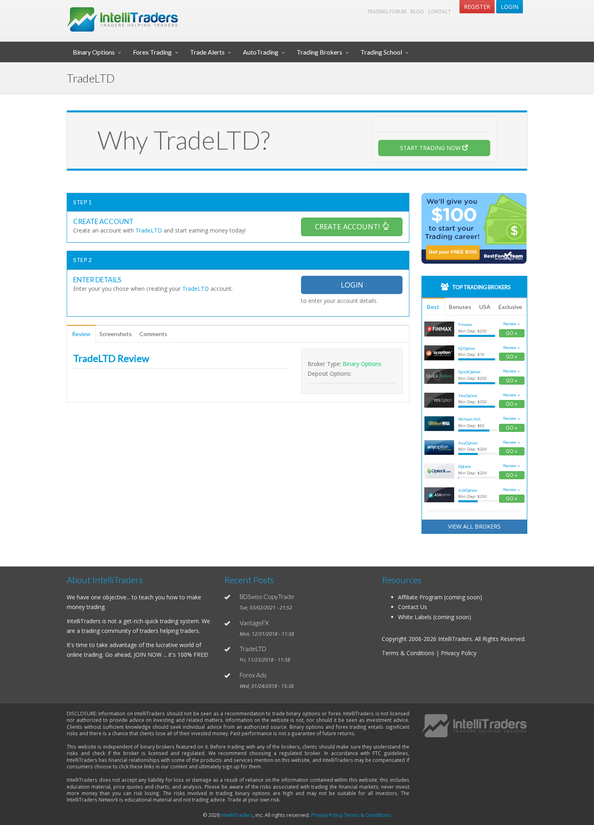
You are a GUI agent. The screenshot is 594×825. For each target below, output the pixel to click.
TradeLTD (253, 648)
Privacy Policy (327, 815)
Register (477, 7)
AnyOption (468, 442)
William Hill (469, 419)
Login (509, 7)
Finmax (465, 324)
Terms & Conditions (368, 815)
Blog (417, 11)
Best (433, 306)
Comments (153, 333)
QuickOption (469, 371)
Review (81, 333)
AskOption (467, 490)
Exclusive (510, 306)
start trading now (431, 148)
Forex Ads (253, 675)
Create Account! (348, 226)
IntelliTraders (237, 815)
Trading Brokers (319, 52)
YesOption (467, 395)
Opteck (464, 466)
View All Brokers (474, 526)
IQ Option (466, 348)
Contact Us (412, 607)
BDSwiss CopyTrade (267, 596)
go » (511, 333)
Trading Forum (387, 11)
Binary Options (94, 52)
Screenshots (115, 333)
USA (485, 306)
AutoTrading (260, 52)
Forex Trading (152, 52)
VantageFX (254, 622)
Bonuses (460, 306)
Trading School (381, 52)
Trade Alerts (207, 52)
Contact (439, 11)
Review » (511, 323)
